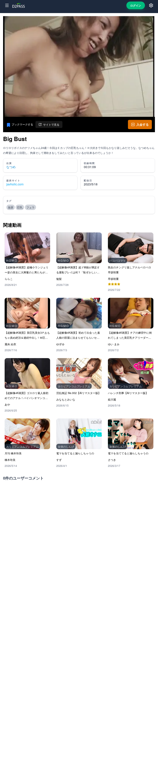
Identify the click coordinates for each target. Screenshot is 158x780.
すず (59, 460)
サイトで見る (51, 124)
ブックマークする (22, 124)
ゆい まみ (113, 344)
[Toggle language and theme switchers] (151, 5)
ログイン (135, 5)
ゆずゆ (60, 344)
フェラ (30, 207)
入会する (142, 124)
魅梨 (59, 279)
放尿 (10, 207)
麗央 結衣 (10, 344)
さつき (112, 460)
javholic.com (15, 184)
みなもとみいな (65, 399)
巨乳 (20, 207)
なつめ (11, 167)
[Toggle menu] (7, 5)
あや (7, 404)
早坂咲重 (113, 279)
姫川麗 (112, 399)
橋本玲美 (10, 460)
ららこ (9, 279)
